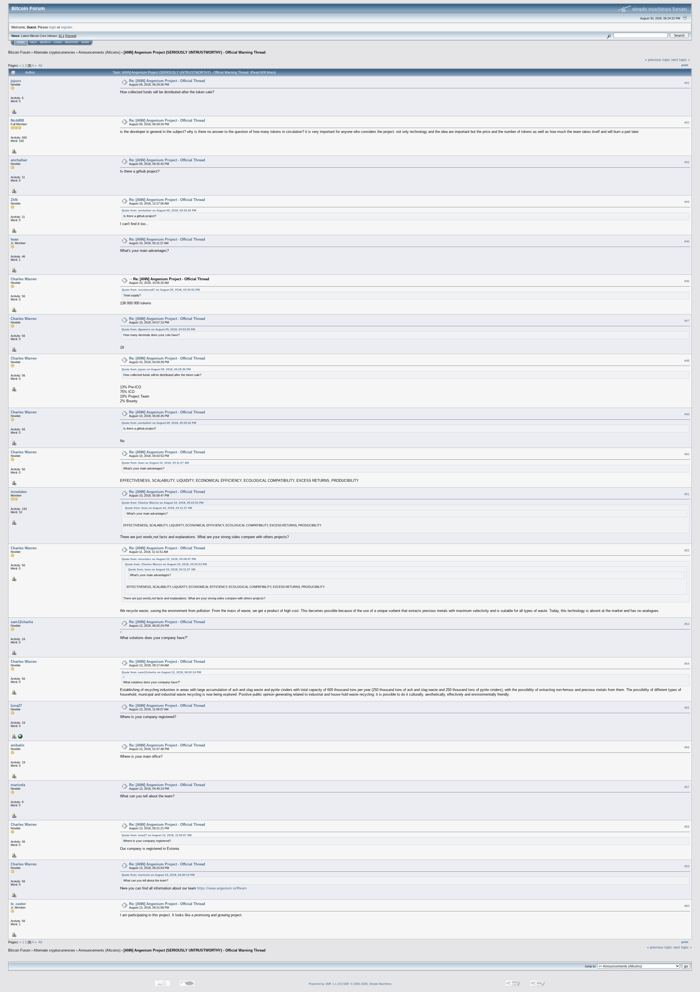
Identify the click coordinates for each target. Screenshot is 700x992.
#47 (686, 320)
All (40, 65)
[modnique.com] (19, 736)
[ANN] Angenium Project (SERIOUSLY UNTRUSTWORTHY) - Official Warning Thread (195, 52)
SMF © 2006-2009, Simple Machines (367, 983)
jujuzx (16, 81)
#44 (686, 201)
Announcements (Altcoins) (99, 52)
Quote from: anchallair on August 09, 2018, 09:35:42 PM (159, 210)
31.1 (61, 35)
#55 (686, 707)
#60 (686, 906)
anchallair (19, 160)
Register (71, 42)
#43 (686, 162)
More (85, 42)
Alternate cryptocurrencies (54, 52)
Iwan (15, 239)
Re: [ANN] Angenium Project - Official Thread (167, 81)
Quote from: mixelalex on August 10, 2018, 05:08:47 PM (159, 559)
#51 (686, 494)
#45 (686, 241)
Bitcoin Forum (19, 52)
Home (21, 42)
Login (58, 42)
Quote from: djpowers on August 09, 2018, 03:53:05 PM (158, 329)
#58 (686, 826)
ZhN (14, 200)
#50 (686, 454)
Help (33, 42)
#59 (686, 866)
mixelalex (19, 492)
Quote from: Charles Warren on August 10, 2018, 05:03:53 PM (162, 502)
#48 (686, 360)
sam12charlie (22, 622)
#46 (686, 281)
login (52, 27)
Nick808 (17, 120)
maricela (18, 785)
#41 (686, 82)
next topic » (680, 60)
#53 (686, 624)
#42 (686, 122)
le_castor (18, 904)
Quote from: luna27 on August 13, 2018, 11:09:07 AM (156, 835)
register (66, 27)
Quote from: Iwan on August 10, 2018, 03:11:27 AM (155, 462)
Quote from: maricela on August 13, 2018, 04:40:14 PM (158, 874)
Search (45, 42)
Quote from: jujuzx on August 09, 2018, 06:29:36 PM (156, 369)
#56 (686, 747)
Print (684, 65)
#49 (686, 414)
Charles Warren (24, 279)
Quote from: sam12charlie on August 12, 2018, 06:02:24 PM (161, 672)
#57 (686, 787)
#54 (686, 663)
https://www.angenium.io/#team (222, 888)
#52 (686, 550)
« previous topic (657, 60)
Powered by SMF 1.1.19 (325, 983)
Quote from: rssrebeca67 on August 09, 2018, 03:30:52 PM (161, 289)
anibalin (17, 745)
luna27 (16, 706)
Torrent (70, 35)
